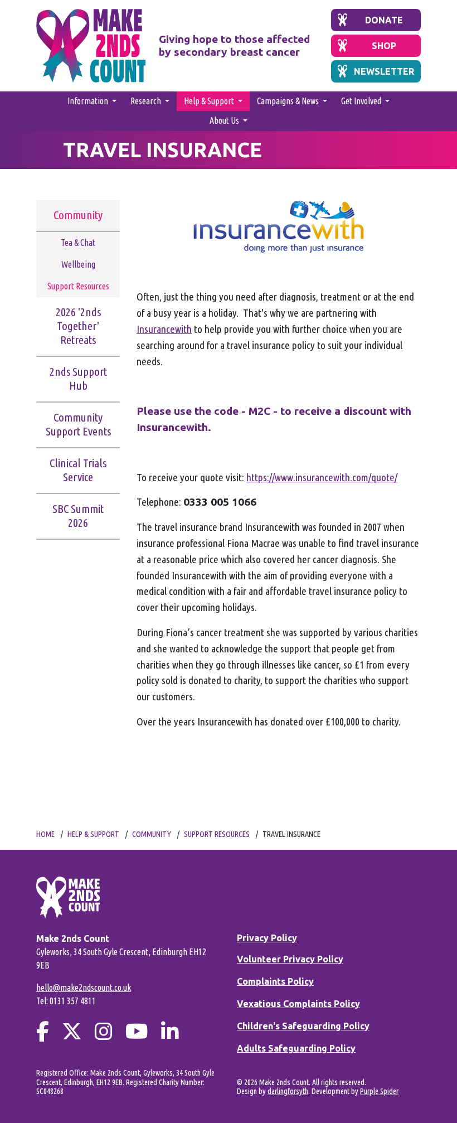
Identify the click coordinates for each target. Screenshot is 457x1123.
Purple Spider (379, 1091)
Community (78, 215)
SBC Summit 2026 (78, 515)
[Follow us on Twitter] (72, 1031)
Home (45, 834)
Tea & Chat (78, 243)
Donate (384, 20)
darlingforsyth (288, 1091)
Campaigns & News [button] (288, 101)
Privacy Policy (267, 938)
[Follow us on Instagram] (104, 1031)
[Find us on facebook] (42, 1031)
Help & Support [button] (210, 101)
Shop (384, 46)
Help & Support (93, 834)
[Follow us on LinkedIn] (170, 1031)
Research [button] (146, 101)
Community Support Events (78, 424)
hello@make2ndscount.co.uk (83, 987)
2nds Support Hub (78, 378)
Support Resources (78, 286)
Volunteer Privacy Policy (290, 959)
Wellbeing (78, 264)
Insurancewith (164, 329)
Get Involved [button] (362, 101)
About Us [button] (225, 120)
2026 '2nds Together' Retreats (78, 326)
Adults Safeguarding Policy (296, 1048)
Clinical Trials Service (78, 470)
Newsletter (384, 71)
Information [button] (88, 101)
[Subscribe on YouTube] (136, 1031)
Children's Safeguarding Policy (303, 1026)
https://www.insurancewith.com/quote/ (321, 477)
